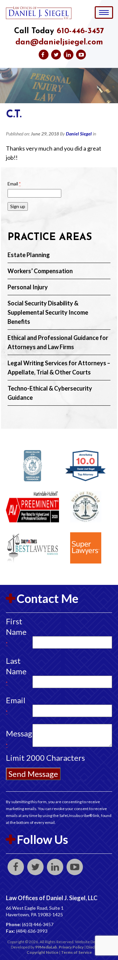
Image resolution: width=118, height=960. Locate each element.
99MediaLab (46, 947)
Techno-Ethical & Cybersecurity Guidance (50, 393)
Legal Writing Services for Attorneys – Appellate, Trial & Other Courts (59, 367)
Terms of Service (76, 952)
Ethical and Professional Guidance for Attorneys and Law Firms (58, 342)
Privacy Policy (71, 947)
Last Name (16, 671)
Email (14, 183)
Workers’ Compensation (40, 271)
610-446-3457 (80, 31)
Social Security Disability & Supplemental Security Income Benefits (48, 312)
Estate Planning (29, 254)
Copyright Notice (42, 952)
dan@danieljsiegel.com (59, 42)
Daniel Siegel (79, 133)
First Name (16, 631)
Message (16, 738)
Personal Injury (28, 287)
